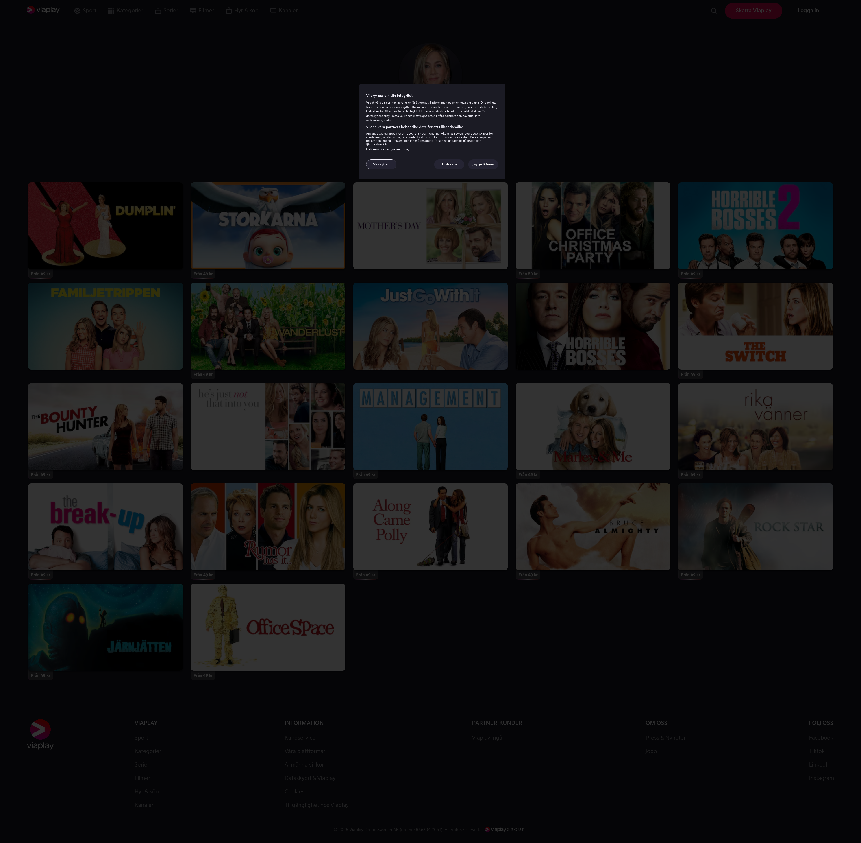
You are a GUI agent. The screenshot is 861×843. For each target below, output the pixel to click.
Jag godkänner (483, 164)
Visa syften (381, 164)
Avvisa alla (449, 164)
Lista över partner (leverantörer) (387, 149)
